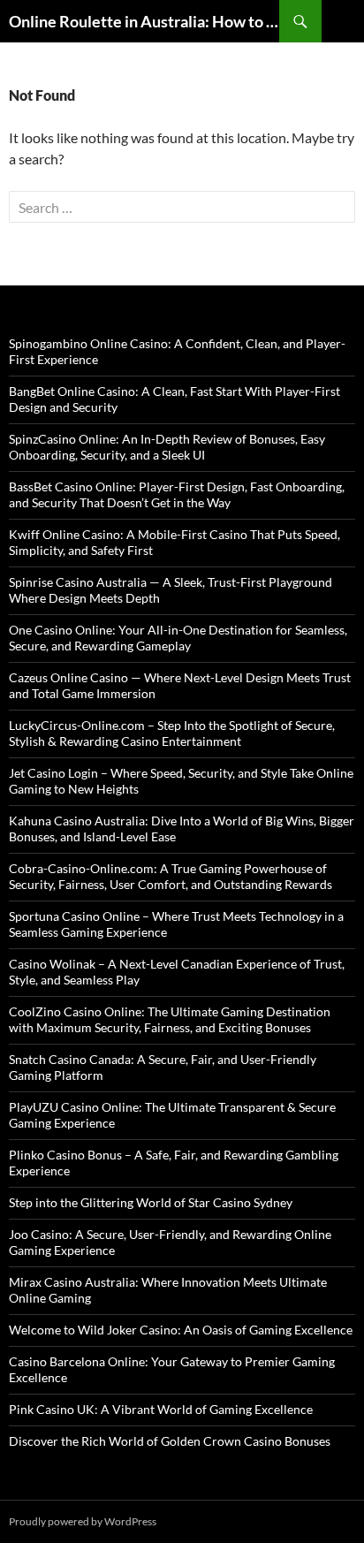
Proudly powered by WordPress (82, 1521)
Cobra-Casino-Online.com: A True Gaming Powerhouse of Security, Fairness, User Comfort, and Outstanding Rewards (170, 876)
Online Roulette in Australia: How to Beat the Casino (144, 21)
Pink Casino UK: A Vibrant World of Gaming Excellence (161, 1409)
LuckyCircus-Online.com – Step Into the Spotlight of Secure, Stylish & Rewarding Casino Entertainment (172, 733)
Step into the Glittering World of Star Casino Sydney (150, 1202)
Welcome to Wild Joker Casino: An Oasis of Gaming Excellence (181, 1329)
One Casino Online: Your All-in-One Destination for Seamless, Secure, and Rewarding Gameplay (178, 637)
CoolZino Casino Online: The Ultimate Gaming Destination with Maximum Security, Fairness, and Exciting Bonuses (169, 1019)
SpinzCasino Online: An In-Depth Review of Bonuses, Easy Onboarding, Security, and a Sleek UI (167, 446)
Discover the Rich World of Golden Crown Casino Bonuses (169, 1440)
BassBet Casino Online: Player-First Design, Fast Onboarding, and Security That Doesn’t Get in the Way (177, 494)
